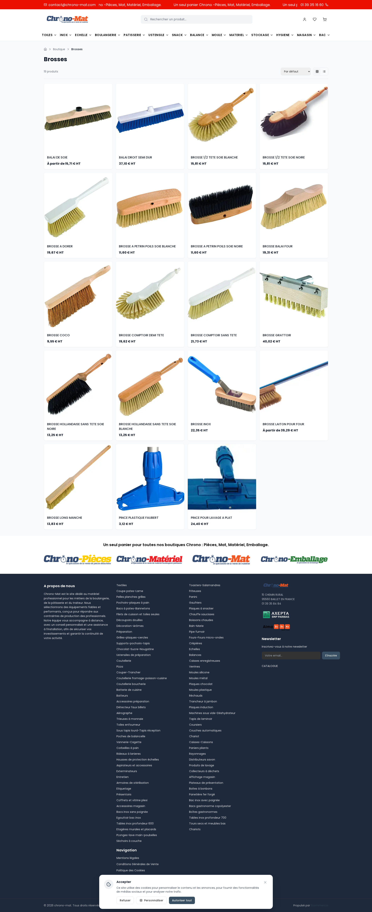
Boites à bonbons (200, 789)
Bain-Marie (196, 626)
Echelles (194, 649)
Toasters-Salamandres (204, 585)
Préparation (124, 632)
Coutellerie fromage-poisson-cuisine (141, 678)
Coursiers (195, 725)
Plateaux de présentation (206, 783)
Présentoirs (123, 794)
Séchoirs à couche (129, 841)
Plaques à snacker (201, 608)
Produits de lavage (201, 765)
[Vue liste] (324, 71)
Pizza (119, 667)
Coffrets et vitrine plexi (131, 800)
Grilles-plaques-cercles (132, 637)
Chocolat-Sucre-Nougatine (135, 649)
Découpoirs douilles (129, 620)
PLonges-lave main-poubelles (136, 835)
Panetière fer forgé (202, 794)
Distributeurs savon (202, 759)
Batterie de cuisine (129, 690)
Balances (195, 655)
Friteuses (195, 591)
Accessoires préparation (132, 701)
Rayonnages (197, 754)
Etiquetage (123, 789)
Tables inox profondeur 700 (207, 818)
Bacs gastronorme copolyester (210, 806)
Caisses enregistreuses (204, 661)
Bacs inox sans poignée (132, 812)
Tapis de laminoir (200, 719)
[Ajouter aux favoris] (110, 110)
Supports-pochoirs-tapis (133, 643)
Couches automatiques (205, 730)
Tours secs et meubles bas (207, 823)
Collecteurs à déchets (204, 771)
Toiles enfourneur (128, 725)
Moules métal (198, 678)
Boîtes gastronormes (203, 812)
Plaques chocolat (201, 684)
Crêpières (195, 643)
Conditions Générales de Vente (137, 864)
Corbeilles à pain (127, 748)
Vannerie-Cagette (128, 742)
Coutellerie (123, 661)
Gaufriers (195, 603)
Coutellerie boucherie (131, 684)
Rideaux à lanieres (128, 754)
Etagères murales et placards (136, 829)
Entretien (122, 777)
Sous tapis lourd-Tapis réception (138, 730)
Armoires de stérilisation (132, 783)
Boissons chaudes (201, 620)
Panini (193, 597)
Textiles (121, 585)
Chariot (194, 736)
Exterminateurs (126, 771)
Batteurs (122, 696)
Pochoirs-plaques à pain (132, 603)
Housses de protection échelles (137, 759)
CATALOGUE (270, 666)
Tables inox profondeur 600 (135, 823)
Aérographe (124, 713)
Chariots (195, 829)
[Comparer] (110, 125)
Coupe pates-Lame (129, 591)
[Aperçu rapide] (110, 118)
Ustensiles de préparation (133, 655)
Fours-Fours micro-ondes (206, 637)
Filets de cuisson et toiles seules (137, 614)
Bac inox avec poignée (204, 800)
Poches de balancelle (130, 736)
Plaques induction (201, 707)
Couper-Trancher (128, 672)
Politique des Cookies (130, 870)
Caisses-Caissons (201, 742)
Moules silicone (199, 672)
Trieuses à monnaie (129, 719)
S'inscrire (331, 655)
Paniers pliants (198, 748)
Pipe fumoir (197, 632)
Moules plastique (200, 690)
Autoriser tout (182, 900)
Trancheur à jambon (203, 701)
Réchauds (195, 696)
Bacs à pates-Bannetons (133, 608)
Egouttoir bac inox (128, 818)
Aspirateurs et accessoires (134, 765)
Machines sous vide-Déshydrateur (212, 713)
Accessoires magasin (130, 806)
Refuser (125, 900)
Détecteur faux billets (131, 707)
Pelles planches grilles (131, 597)
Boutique (59, 49)
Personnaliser (153, 900)
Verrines (194, 667)
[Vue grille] (317, 71)
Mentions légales (127, 858)
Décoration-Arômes (130, 626)
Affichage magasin (202, 777)
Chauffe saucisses (201, 614)
